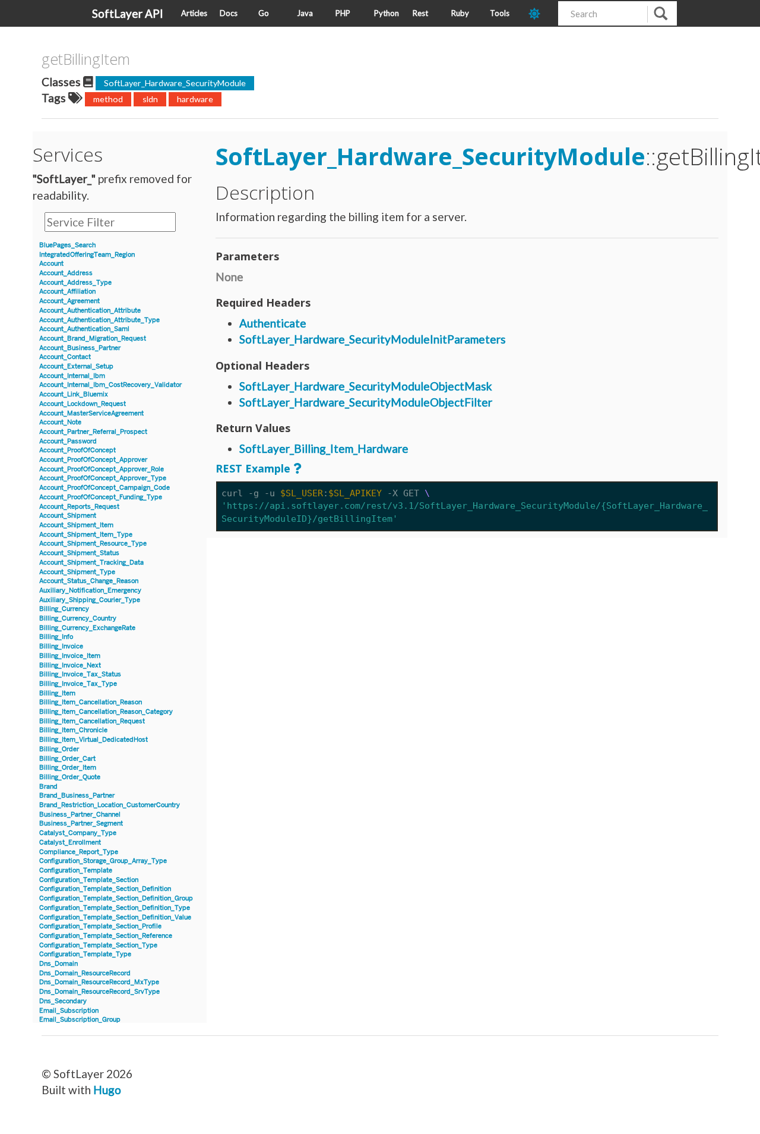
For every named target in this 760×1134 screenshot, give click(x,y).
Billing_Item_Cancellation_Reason (90, 702)
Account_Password (68, 441)
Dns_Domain (58, 964)
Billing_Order (59, 749)
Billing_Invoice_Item (69, 656)
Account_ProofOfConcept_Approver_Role (101, 469)
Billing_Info (56, 637)
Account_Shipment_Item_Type (85, 534)
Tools (499, 13)
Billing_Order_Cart (67, 759)
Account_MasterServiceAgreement (91, 413)
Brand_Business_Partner (77, 795)
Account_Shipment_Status (79, 553)
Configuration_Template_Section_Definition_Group (116, 898)
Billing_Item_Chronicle (73, 730)
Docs (229, 13)
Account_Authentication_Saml (84, 329)
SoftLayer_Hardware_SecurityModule (175, 83)
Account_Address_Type (75, 282)
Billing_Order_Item (67, 767)
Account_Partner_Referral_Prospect (93, 432)
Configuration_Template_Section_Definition (105, 889)
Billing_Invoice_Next (70, 665)
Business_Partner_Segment (81, 823)
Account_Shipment (67, 515)
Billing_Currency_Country (77, 618)
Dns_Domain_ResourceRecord (85, 973)
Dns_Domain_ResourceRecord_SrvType (99, 992)
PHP (342, 13)
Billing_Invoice (61, 646)
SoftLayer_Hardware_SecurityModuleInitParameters (372, 339)
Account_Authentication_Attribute (90, 310)
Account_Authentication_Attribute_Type (99, 320)
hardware (195, 99)
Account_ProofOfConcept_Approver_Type (102, 478)
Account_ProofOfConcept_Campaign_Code (104, 488)
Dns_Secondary (63, 1001)
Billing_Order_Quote (69, 777)
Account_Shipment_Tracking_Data (91, 562)
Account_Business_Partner (80, 348)
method (108, 99)
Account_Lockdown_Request (82, 404)
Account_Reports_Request (79, 507)
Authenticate (272, 323)
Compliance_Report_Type (78, 852)
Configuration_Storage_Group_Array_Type (103, 861)
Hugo (107, 1090)
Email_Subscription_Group (80, 1019)
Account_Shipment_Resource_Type (93, 543)
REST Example (253, 468)
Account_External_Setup (76, 366)
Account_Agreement (69, 301)
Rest (420, 13)
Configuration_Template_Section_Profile (100, 926)
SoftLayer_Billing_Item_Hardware (323, 448)
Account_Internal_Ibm (72, 376)
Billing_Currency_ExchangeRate (87, 628)
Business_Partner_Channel (80, 814)
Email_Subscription (69, 1011)
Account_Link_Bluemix (73, 394)
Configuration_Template (75, 870)
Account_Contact (65, 357)
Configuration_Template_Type (85, 954)
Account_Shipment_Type (77, 572)
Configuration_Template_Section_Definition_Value (115, 917)
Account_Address (66, 273)
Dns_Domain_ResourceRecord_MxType (99, 982)
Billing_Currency (64, 609)
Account (51, 263)
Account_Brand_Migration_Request (92, 338)
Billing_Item (57, 693)
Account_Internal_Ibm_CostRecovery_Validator (110, 385)
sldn (150, 99)
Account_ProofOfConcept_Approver (93, 460)
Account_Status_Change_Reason (88, 581)
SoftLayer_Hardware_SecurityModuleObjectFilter (365, 402)
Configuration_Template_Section (88, 880)
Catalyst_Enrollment (70, 842)
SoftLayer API (127, 13)
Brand (48, 786)
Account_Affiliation (67, 291)
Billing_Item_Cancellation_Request (92, 721)
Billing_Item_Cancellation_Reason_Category (106, 712)
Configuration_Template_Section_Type (98, 945)
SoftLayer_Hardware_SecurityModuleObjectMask (365, 386)
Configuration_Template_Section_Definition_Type (114, 908)
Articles (194, 13)
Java (305, 13)
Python (386, 13)
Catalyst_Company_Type (77, 833)
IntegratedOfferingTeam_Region (87, 255)
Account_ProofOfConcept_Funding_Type (100, 497)
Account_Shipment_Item (76, 525)
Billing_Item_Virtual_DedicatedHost (93, 740)
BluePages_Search (67, 245)
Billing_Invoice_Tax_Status (80, 674)
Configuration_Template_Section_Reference (105, 936)
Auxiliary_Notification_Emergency (90, 590)
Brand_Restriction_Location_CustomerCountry (109, 805)
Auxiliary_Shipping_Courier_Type (89, 600)
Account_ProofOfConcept (77, 450)
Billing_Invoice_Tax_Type (78, 684)
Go (263, 13)
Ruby (460, 13)
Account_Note (60, 422)
